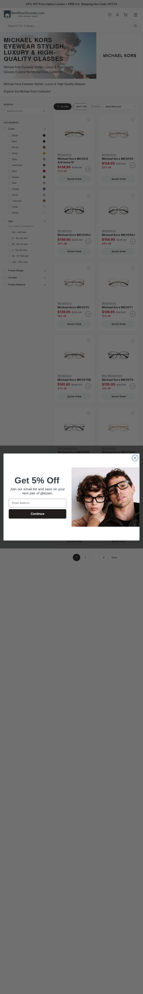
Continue (37, 514)
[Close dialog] (135, 458)
